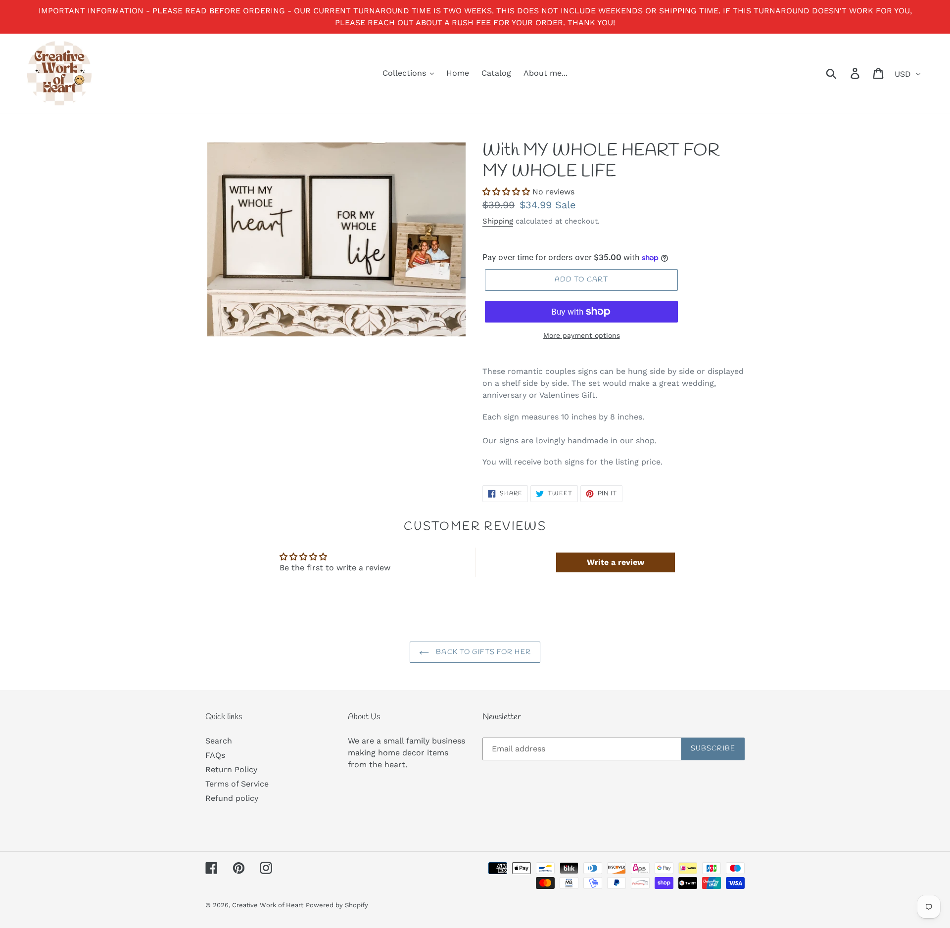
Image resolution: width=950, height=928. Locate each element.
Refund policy (231, 798)
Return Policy (231, 769)
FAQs (215, 755)
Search (218, 740)
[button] (506, 191)
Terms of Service (237, 784)
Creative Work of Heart (267, 905)
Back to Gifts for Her (482, 652)
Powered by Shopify (337, 905)
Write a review (615, 562)
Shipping (497, 221)
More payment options (581, 335)
